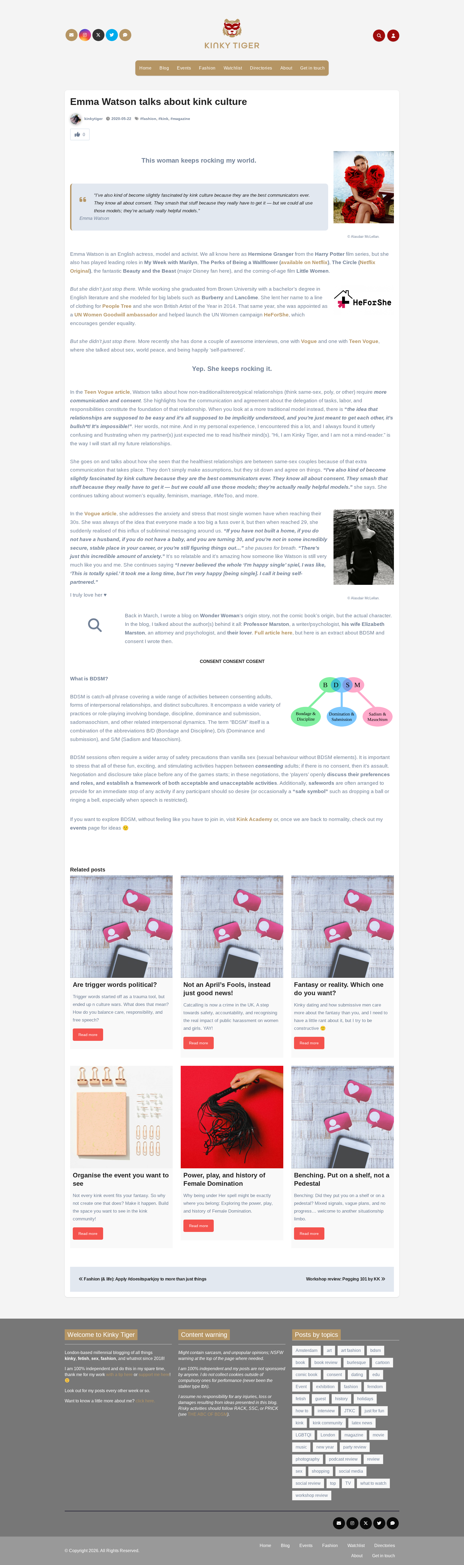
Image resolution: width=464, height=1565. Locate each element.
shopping (320, 1471)
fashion (351, 1386)
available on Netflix (304, 262)
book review (326, 1362)
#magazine (180, 118)
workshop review (312, 1495)
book (300, 1362)
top (333, 1483)
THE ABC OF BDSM (207, 1414)
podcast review (343, 1459)
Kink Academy (254, 819)
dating (357, 1374)
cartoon (382, 1362)
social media (351, 1471)
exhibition (325, 1386)
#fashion (148, 118)
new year (325, 1447)
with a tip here (119, 1374)
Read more (87, 1035)
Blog (164, 68)
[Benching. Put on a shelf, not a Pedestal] (342, 1117)
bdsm (375, 1350)
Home (145, 68)
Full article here (273, 633)
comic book (306, 1374)
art (329, 1350)
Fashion (207, 68)
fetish (301, 1398)
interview (326, 1411)
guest (320, 1398)
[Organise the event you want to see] (121, 1117)
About (286, 68)
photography (308, 1459)
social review (308, 1483)
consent (334, 1374)
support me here (154, 1374)
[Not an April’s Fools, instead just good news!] (232, 926)
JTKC (349, 1411)
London (328, 1435)
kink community (327, 1423)
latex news (362, 1423)
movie (378, 1435)
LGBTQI (303, 1435)
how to (302, 1411)
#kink (163, 118)
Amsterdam (306, 1350)
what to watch (373, 1483)
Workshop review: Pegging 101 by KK (343, 1279)
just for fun (374, 1411)
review (373, 1459)
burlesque (356, 1362)
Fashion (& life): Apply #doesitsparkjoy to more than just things (144, 1279)
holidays (365, 1398)
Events (184, 68)
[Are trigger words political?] (121, 926)
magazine (354, 1435)
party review (354, 1447)
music (301, 1447)
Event (301, 1386)
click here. (145, 1401)
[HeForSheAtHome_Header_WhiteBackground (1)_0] (364, 300)
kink (299, 1423)
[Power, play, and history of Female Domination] (232, 1117)
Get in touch (312, 68)
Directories (261, 68)
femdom (375, 1386)
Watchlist (233, 68)
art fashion (351, 1350)
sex (299, 1471)
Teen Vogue (363, 341)
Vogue (309, 341)
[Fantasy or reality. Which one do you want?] (342, 926)
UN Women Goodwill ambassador (115, 315)
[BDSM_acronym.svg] (341, 702)
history (341, 1398)
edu (376, 1374)
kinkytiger (93, 118)
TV (348, 1483)
